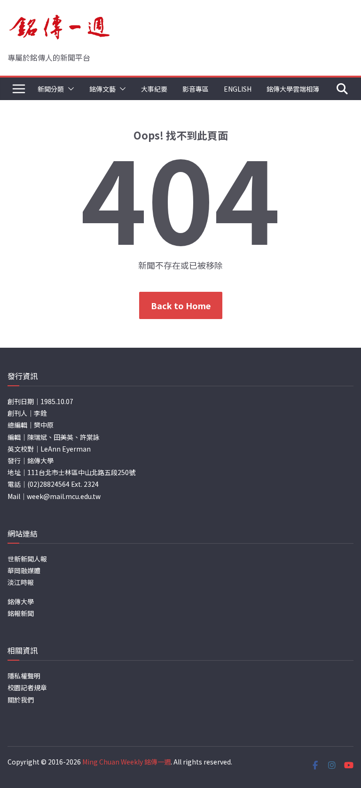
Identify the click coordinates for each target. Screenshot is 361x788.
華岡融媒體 (24, 570)
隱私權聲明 (24, 675)
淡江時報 (21, 582)
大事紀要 (154, 89)
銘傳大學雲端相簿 (293, 89)
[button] (69, 88)
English (237, 89)
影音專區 (195, 89)
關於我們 (21, 699)
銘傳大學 (21, 601)
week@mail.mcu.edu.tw (64, 496)
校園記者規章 (27, 687)
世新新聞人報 (27, 558)
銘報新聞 (21, 613)
